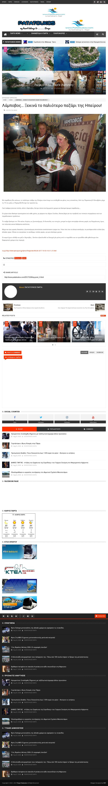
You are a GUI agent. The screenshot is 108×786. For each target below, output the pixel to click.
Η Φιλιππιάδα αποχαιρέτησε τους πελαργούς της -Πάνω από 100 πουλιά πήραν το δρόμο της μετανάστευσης (49, 657)
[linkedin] (102, 291)
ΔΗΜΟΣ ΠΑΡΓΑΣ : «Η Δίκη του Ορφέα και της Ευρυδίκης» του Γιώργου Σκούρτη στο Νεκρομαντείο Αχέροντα (49, 463)
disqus (92, 352)
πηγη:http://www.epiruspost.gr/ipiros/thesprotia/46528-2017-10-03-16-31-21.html (29, 251)
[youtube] (96, 291)
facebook (100, 352)
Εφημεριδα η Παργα (39, 33)
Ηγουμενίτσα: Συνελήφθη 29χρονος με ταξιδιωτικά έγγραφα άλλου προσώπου (53, 340)
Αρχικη (4, 2)
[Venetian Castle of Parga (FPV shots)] (54, 70)
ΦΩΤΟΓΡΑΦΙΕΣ (34, 2)
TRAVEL (42, 2)
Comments (89, 429)
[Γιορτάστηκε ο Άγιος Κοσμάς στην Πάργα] (88, 331)
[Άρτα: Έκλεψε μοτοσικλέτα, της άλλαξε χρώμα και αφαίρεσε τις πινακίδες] (5, 630)
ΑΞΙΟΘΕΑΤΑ (25, 2)
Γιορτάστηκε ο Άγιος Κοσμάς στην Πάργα (25, 443)
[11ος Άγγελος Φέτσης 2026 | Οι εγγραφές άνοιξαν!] (5, 649)
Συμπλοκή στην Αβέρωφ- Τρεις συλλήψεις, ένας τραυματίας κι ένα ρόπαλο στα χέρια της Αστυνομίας (18, 340)
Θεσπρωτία (9, 110)
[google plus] (93, 291)
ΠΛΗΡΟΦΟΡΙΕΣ (59, 33)
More (102, 315)
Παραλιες (17, 2)
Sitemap (48, 2)
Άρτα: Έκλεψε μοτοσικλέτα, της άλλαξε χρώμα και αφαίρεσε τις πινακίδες (37, 628)
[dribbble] (99, 291)
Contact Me (101, 616)
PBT (104, 783)
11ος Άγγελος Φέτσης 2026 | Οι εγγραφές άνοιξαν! (29, 647)
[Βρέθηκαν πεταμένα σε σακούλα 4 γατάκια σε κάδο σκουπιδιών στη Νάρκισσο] (5, 669)
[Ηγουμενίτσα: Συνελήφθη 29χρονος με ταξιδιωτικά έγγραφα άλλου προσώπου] (54, 331)
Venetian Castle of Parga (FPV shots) (54, 84)
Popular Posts (55, 429)
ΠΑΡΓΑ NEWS (15, 33)
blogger (84, 352)
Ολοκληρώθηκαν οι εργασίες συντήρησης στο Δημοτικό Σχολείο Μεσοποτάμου (39, 472)
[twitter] (87, 291)
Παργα (10, 2)
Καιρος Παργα (20, 515)
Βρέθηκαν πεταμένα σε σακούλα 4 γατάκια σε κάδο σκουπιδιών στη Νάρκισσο (38, 667)
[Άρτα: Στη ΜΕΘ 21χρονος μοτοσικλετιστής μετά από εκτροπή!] (5, 640)
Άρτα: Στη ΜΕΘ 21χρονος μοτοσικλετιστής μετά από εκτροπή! (33, 638)
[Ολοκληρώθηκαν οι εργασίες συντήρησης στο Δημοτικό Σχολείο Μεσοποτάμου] (25, 42)
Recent (20, 429)
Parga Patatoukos (22, 783)
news (30, 42)
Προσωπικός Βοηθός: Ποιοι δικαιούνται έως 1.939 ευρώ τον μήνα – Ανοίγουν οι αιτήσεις (43, 453)
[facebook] (90, 291)
